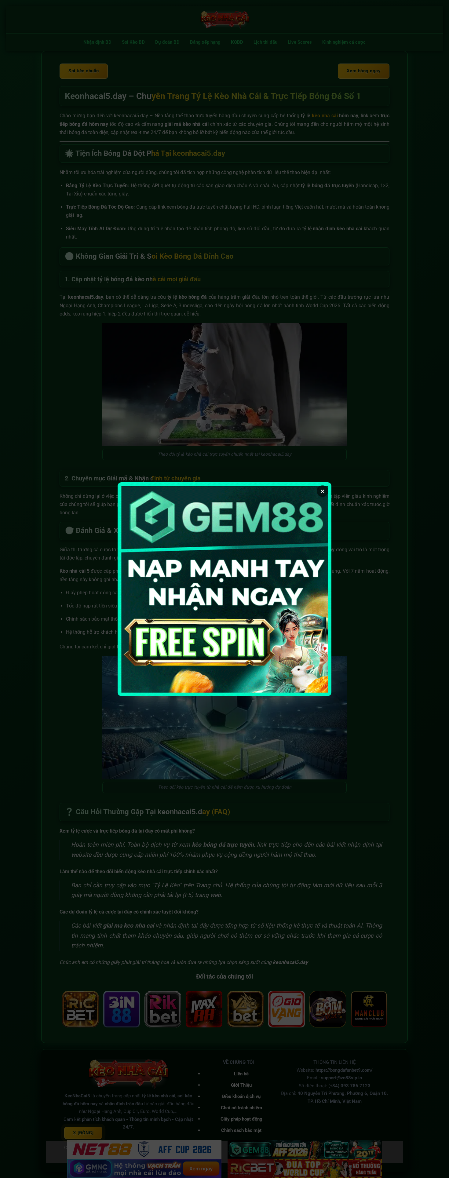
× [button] (322, 491)
